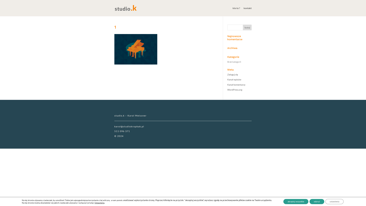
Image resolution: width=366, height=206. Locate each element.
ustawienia (334, 201)
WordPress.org (234, 89)
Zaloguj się (232, 74)
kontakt (248, 8)
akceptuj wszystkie (296, 201)
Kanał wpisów (234, 79)
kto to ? (236, 8)
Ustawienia (99, 203)
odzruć (317, 201)
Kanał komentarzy (236, 84)
